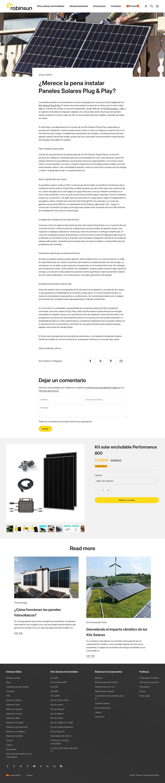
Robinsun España (14, 709)
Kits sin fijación (58, 731)
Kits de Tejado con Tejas (62, 722)
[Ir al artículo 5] (42, 528)
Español (29, 775)
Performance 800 (59, 682)
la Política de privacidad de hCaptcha (103, 387)
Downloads (11, 749)
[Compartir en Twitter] (100, 361)
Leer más (18, 633)
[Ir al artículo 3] (26, 528)
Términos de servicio (149, 682)
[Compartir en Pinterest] (111, 361)
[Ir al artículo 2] (18, 528)
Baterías (98, 678)
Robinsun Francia (14, 713)
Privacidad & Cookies (149, 678)
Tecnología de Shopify (151, 775)
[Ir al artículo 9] (75, 528)
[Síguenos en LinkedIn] (47, 766)
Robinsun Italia (13, 718)
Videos (9, 745)
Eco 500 (54, 678)
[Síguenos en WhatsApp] (54, 766)
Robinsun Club (13, 704)
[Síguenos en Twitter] (14, 766)
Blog (8, 682)
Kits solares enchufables (50, 6)
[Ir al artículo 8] (67, 528)
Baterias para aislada (104, 691)
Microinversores (102, 708)
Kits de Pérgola (57, 709)
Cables (98, 712)
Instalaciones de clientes (17, 687)
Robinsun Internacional (16, 727)
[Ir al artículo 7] (59, 528)
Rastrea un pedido (14, 736)
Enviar (45, 429)
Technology (20, 602)
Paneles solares (102, 703)
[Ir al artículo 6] (51, 528)
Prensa (9, 740)
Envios (142, 691)
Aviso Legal (144, 696)
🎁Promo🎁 (132, 6)
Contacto (116, 6)
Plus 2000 (55, 696)
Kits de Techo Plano (60, 700)
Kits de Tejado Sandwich (62, 727)
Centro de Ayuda (13, 700)
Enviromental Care (96, 622)
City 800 (54, 691)
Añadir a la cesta (127, 500)
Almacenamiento (78, 6)
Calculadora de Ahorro (61, 736)
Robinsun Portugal (14, 722)
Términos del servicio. (49, 391)
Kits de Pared (57, 718)
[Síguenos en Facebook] (7, 766)
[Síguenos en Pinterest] (27, 766)
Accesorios (99, 6)
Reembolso (144, 687)
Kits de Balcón (57, 713)
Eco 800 (54, 687)
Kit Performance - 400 (113, 108)
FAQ (8, 696)
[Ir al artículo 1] (9, 528)
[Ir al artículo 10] (84, 528)
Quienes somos (13, 678)
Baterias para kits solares (106, 682)
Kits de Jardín (57, 704)
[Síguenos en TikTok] (41, 766)
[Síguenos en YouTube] (34, 766)
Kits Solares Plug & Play (49, 105)
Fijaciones (99, 716)
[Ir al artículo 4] (34, 528)
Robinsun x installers (15, 731)
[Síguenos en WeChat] (61, 766)
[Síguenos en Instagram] (21, 766)
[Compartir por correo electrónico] (121, 361)
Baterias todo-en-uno (105, 687)
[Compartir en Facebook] (90, 361)
